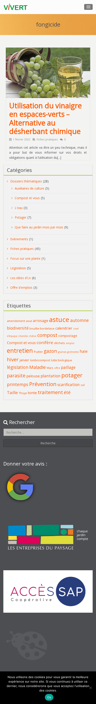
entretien (20, 350)
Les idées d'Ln (20, 278)
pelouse (33, 376)
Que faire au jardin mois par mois (39, 227)
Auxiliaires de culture (29, 188)
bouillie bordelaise (41, 328)
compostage (67, 335)
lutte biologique (61, 360)
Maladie (37, 367)
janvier (24, 360)
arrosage (40, 320)
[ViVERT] (15, 7)
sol (83, 385)
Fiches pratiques (47, 139)
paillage (68, 367)
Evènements (19, 239)
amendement (16, 321)
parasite (16, 375)
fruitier (38, 352)
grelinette (73, 351)
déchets (59, 343)
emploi (70, 343)
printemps (17, 384)
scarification (68, 384)
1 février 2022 (21, 139)
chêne (32, 336)
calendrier (63, 328)
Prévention (42, 384)
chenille (23, 336)
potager (71, 375)
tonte (32, 392)
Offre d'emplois (21, 287)
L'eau (19, 208)
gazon (50, 351)
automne (79, 320)
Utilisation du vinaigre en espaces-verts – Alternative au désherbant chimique (45, 118)
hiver (13, 359)
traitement (50, 392)
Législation (18, 268)
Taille (12, 392)
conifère (45, 342)
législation (17, 367)
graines (62, 351)
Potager (20, 217)
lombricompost (40, 360)
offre (57, 368)
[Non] (90, 687)
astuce (59, 319)
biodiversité (18, 328)
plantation (51, 375)
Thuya (23, 393)
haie (84, 351)
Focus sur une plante (25, 258)
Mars (50, 368)
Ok (49, 697)
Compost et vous (27, 198)
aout (29, 321)
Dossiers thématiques (26, 181)
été (67, 392)
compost (47, 335)
